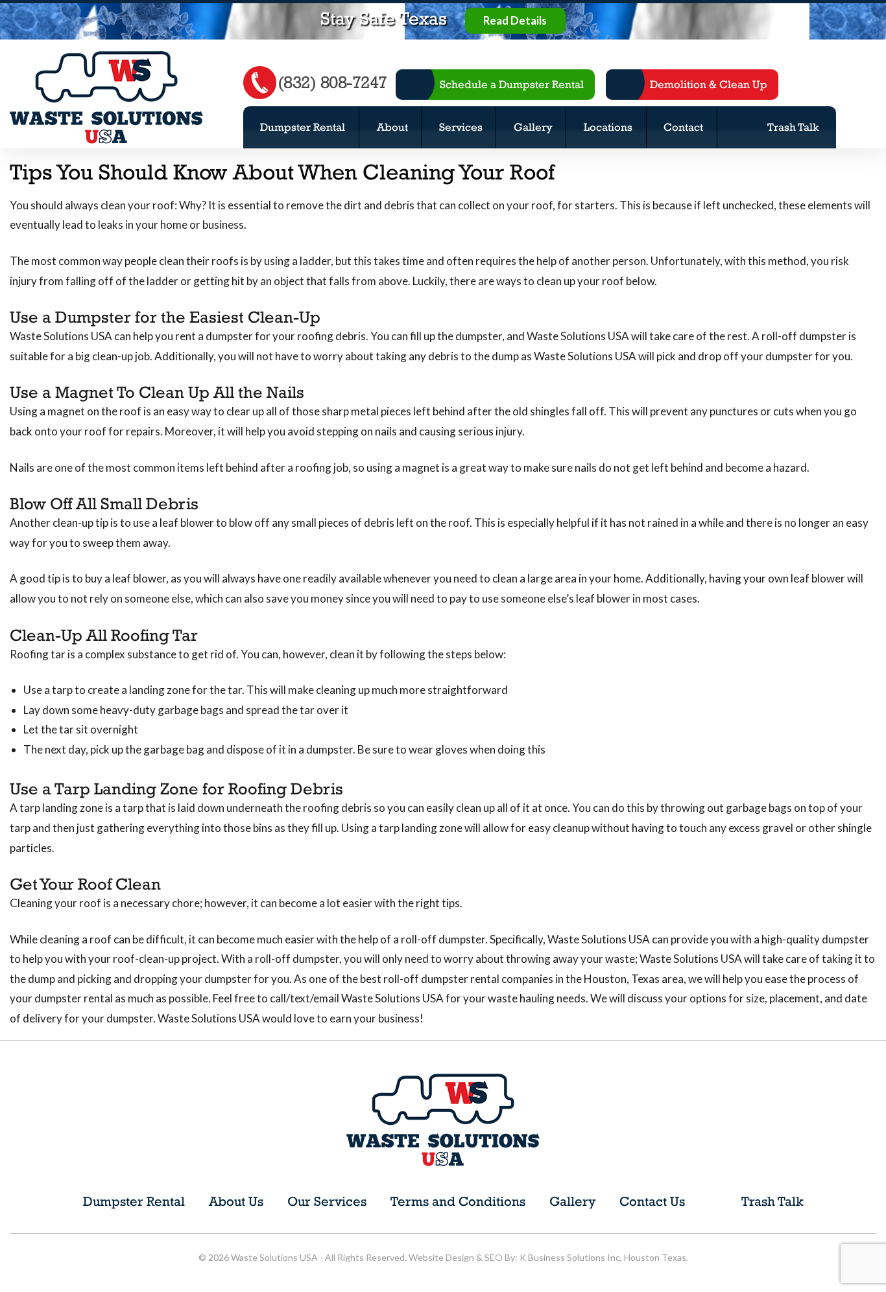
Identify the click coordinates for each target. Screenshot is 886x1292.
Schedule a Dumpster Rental (512, 84)
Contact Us (652, 1201)
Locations (608, 127)
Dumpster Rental (302, 127)
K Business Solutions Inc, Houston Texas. (604, 1257)
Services (461, 127)
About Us (236, 1201)
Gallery (533, 127)
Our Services (326, 1201)
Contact (683, 127)
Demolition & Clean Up (708, 84)
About (392, 127)
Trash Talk (793, 127)
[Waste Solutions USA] (106, 96)
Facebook (818, 84)
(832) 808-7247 (332, 82)
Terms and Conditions (457, 1201)
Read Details (515, 20)
